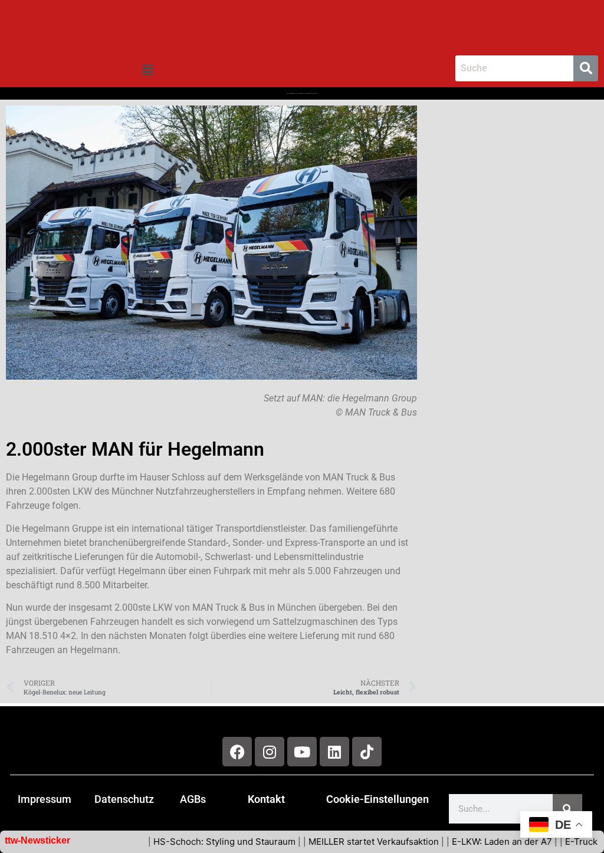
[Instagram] (269, 751)
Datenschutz (124, 799)
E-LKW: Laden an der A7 (479, 841)
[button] (147, 70)
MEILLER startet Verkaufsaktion (351, 841)
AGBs (193, 799)
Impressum (44, 799)
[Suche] (567, 809)
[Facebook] (237, 751)
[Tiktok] (367, 751)
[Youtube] (302, 751)
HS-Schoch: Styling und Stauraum (202, 841)
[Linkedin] (334, 751)
